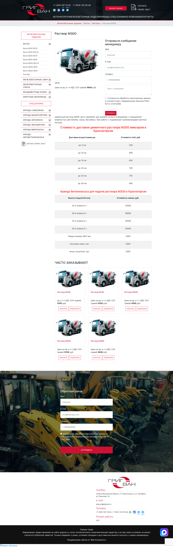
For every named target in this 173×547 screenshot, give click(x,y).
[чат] (63, 10)
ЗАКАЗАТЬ (63, 309)
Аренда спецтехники (114, 17)
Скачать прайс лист (144, 8)
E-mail (108, 61)
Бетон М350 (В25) (30, 67)
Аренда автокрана (33, 120)
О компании (134, 17)
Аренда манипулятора (35, 115)
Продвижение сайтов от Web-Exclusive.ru (86, 540)
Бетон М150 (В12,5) (31, 52)
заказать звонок (116, 8)
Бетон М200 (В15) (30, 56)
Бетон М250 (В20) (30, 59)
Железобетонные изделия (85, 17)
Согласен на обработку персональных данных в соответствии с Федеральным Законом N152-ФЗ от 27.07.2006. (128, 101)
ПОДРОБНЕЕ (75, 309)
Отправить (110, 113)
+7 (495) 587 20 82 (62, 5)
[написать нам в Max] (164, 532)
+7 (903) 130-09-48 (82, 5)
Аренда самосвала (33, 110)
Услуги (64, 17)
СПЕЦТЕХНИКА (36, 103)
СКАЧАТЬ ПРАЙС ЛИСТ (36, 144)
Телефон (109, 74)
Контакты (147, 17)
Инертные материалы (34, 97)
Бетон (56, 17)
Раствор (96, 23)
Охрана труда (86, 529)
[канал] (67, 10)
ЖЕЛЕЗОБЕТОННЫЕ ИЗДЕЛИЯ (36, 35)
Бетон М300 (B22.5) (31, 63)
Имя (107, 49)
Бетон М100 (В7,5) (30, 48)
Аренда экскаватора (34, 125)
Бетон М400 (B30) (30, 71)
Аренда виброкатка (33, 129)
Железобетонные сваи (35, 79)
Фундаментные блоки (35, 92)
